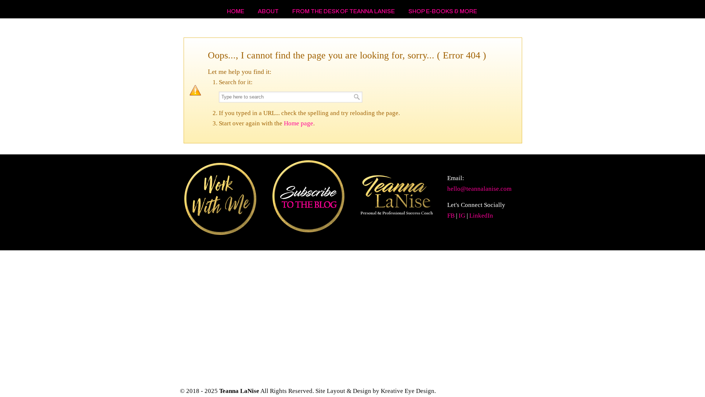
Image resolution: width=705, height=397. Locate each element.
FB (451, 215)
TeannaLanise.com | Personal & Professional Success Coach (239, 29)
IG (462, 215)
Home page (298, 123)
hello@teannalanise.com (479, 188)
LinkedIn (481, 215)
